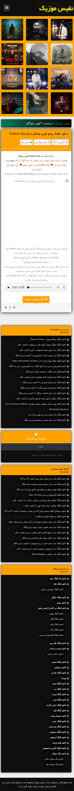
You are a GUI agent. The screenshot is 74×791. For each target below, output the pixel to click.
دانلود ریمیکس (60, 667)
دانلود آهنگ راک (57, 630)
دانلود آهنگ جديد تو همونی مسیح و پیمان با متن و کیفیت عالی (41, 549)
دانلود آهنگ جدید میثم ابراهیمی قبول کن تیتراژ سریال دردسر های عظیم (37, 522)
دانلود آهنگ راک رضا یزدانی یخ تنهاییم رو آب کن (47, 415)
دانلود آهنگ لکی (59, 710)
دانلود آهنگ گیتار (57, 619)
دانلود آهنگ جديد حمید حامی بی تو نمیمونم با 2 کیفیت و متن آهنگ (39, 543)
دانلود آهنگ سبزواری (57, 732)
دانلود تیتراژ (61, 603)
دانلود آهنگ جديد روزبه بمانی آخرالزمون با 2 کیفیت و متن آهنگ (40, 355)
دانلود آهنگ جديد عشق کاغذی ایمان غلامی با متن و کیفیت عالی (40, 532)
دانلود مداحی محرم (56, 654)
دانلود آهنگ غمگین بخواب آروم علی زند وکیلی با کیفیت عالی (41, 345)
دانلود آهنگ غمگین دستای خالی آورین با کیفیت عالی (45, 506)
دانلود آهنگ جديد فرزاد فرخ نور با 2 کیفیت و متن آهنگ (44, 382)
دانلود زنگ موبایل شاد (55, 764)
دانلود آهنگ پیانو (40, 142)
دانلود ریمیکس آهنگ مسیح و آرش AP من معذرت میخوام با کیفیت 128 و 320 (35, 511)
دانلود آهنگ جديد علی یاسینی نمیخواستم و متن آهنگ (45, 420)
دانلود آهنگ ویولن (56, 613)
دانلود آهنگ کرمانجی (58, 737)
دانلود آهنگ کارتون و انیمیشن (54, 748)
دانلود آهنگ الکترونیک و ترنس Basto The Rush (47, 495)
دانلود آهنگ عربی (59, 721)
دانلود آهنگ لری (59, 700)
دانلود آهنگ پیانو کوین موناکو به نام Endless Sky (39, 134)
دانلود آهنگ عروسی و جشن (52, 589)
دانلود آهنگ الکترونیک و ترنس (52, 635)
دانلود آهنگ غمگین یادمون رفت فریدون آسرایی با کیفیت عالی (41, 398)
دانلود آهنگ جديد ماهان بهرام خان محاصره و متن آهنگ (44, 538)
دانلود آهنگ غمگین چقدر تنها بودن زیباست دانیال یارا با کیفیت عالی (39, 500)
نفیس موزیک (62, 123)
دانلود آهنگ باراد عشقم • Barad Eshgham (49, 554)
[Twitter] (6, 308)
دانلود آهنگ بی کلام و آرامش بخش (52, 608)
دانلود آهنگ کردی (59, 694)
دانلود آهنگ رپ (60, 689)
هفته (41, 447)
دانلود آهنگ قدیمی (56, 267)
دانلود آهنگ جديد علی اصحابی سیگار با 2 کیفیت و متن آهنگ (42, 393)
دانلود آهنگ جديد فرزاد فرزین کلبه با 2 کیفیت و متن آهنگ (43, 388)
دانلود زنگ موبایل (59, 753)
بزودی (63, 678)
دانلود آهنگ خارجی (58, 673)
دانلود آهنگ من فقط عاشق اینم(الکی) (51, 516)
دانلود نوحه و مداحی (58, 648)
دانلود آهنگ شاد (60, 584)
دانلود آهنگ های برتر (58, 643)
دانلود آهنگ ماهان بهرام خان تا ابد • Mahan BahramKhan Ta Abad (39, 361)
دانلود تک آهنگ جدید (58, 578)
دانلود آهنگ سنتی (59, 683)
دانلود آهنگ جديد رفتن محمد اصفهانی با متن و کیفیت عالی (42, 350)
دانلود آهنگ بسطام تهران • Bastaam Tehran (48, 339)
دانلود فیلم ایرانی (59, 743)
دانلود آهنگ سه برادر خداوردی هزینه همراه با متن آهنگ (44, 484)
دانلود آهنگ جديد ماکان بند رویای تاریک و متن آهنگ (46, 371)
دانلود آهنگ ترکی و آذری (56, 705)
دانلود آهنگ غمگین (58, 597)
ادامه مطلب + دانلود (34, 299)
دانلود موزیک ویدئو (58, 716)
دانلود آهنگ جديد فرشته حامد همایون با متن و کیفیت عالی (42, 377)
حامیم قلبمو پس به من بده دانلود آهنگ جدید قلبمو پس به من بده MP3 (37, 366)
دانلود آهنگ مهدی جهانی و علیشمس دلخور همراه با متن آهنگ (41, 489)
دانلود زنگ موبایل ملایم (54, 759)
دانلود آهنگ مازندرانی (57, 726)
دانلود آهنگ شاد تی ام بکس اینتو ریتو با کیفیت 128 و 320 (43, 479)
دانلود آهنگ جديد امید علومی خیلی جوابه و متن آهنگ (44, 527)
